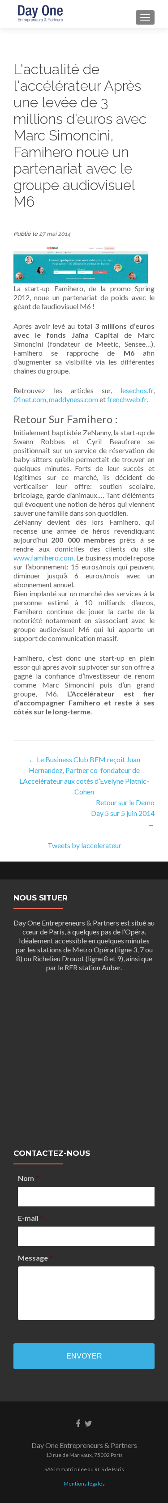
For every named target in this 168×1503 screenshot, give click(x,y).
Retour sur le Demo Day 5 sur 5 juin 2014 (123, 813)
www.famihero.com (43, 557)
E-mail (30, 1218)
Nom (28, 1178)
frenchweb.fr (126, 399)
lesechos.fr (137, 390)
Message (35, 1257)
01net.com (29, 399)
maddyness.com (73, 399)
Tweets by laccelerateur (84, 845)
